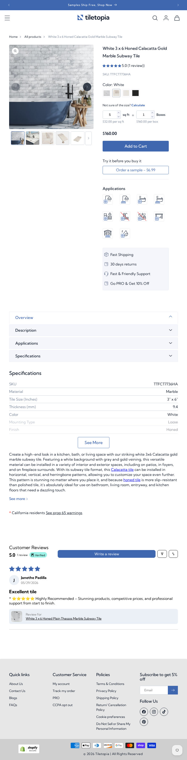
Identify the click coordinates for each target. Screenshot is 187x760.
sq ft (126, 115)
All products (32, 36)
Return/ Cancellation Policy (111, 707)
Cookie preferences (110, 717)
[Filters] (162, 554)
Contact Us (17, 691)
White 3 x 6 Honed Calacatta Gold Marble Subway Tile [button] (85, 36)
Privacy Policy (106, 691)
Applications (26, 343)
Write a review (106, 554)
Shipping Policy (107, 698)
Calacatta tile (122, 469)
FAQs (13, 705)
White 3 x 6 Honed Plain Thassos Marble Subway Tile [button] (63, 618)
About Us (16, 684)
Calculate (138, 105)
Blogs (13, 698)
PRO (56, 698)
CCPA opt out (63, 705)
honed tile (131, 479)
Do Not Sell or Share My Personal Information (113, 726)
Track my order (64, 691)
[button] (7, 18)
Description (25, 330)
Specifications (27, 355)
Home (13, 36)
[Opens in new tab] (28, 752)
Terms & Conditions (110, 684)
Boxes (160, 115)
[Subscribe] (173, 690)
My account (61, 684)
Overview (24, 317)
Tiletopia (102, 754)
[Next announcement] (178, 5)
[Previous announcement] (9, 5)
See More (94, 442)
